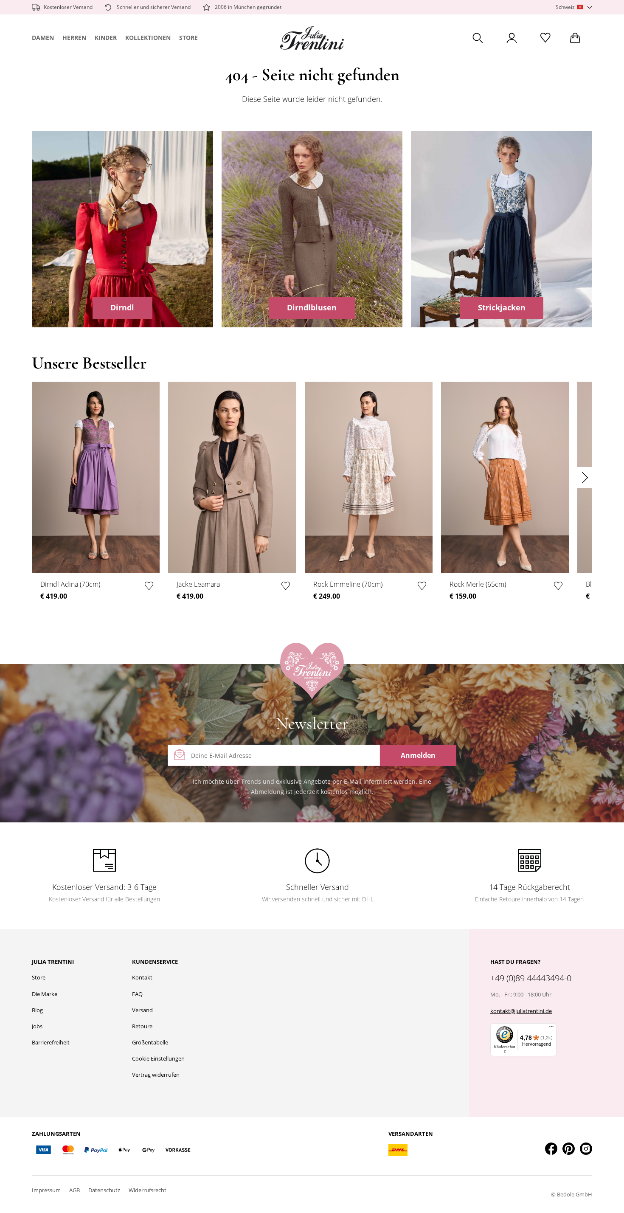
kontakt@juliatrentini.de (521, 1011)
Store (188, 38)
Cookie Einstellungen (158, 1058)
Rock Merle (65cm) (478, 584)
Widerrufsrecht (147, 1190)
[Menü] (551, 1028)
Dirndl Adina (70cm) (70, 584)
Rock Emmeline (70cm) (347, 584)
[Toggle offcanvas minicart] (575, 37)
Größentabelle (150, 1042)
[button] (574, 7)
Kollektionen (148, 38)
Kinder (106, 38)
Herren (74, 38)
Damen (43, 38)
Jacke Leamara (198, 584)
